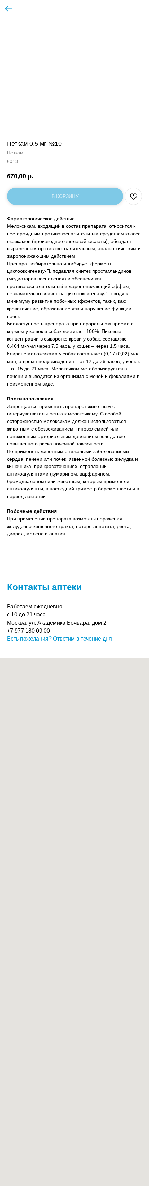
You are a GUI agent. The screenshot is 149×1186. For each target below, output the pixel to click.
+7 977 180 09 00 (28, 631)
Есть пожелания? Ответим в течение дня (59, 639)
